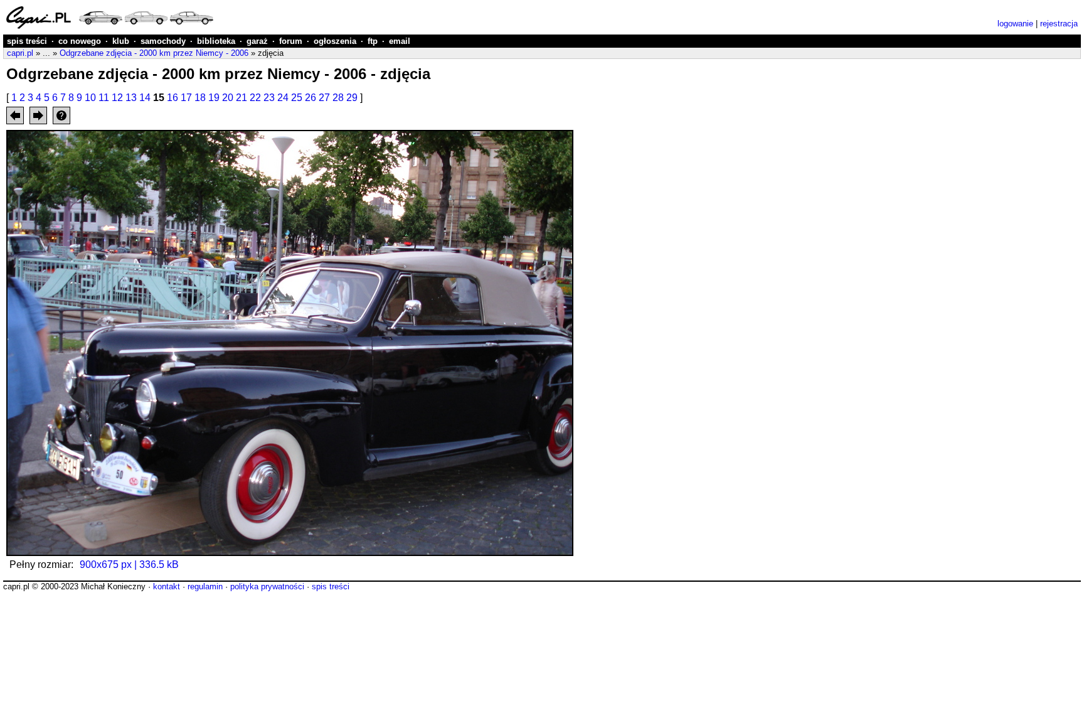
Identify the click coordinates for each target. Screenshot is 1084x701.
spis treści (27, 41)
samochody (163, 41)
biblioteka (216, 41)
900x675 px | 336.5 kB (129, 564)
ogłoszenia (335, 41)
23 (269, 97)
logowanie (1015, 23)
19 (214, 97)
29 (352, 97)
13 (131, 97)
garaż (257, 41)
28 (338, 97)
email (399, 41)
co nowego (79, 41)
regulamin (205, 586)
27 (324, 97)
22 (255, 97)
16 (172, 97)
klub (120, 41)
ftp (373, 41)
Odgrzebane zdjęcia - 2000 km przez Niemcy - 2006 (154, 53)
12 (117, 97)
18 (200, 97)
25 (296, 97)
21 (241, 97)
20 (227, 97)
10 (90, 97)
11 (103, 97)
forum (290, 41)
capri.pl (20, 53)
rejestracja (1059, 23)
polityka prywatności (267, 586)
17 (186, 97)
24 (283, 97)
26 (310, 97)
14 (145, 97)
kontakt (166, 586)
